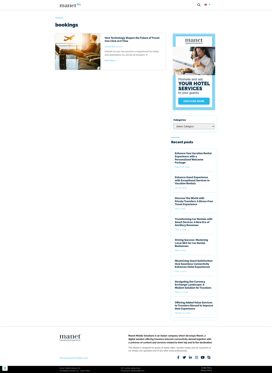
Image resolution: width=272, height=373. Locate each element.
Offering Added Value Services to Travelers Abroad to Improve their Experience (194, 305)
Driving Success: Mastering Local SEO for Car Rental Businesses (191, 242)
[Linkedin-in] (190, 357)
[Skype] (209, 357)
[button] (199, 5)
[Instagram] (197, 357)
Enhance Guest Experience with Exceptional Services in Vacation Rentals (192, 180)
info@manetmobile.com (74, 358)
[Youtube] (203, 357)
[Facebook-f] (178, 357)
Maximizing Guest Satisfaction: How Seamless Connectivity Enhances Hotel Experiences (194, 263)
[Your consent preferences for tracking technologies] (5, 368)
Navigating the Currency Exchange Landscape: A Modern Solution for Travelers (193, 284)
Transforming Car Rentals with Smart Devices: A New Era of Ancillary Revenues (193, 222)
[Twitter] (184, 357)
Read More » (110, 60)
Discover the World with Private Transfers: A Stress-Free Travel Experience (194, 201)
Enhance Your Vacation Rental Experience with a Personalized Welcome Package (193, 158)
